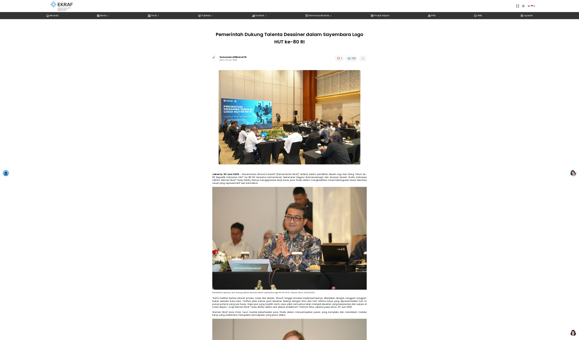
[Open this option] (517, 6)
